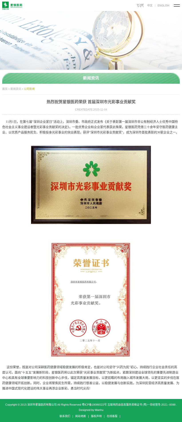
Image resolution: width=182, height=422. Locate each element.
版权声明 (96, 416)
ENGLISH (163, 5)
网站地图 (80, 416)
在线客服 (112, 416)
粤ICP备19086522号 (94, 404)
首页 (5, 89)
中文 (149, 5)
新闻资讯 (15, 89)
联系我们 (64, 416)
